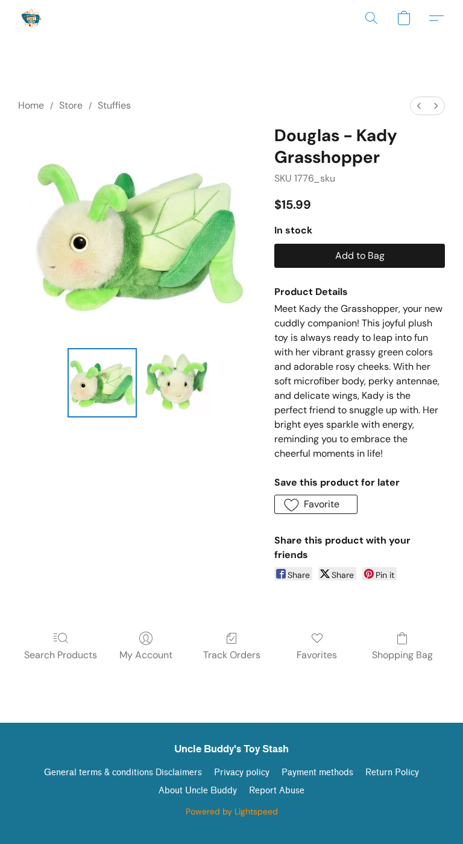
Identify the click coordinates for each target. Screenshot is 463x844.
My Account (145, 655)
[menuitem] (419, 106)
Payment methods (317, 772)
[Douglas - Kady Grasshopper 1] (176, 382)
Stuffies (114, 105)
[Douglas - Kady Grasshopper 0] (102, 382)
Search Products (60, 655)
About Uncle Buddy (198, 790)
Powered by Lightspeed (232, 811)
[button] (31, 18)
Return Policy (392, 772)
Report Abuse (276, 790)
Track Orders (231, 655)
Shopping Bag (402, 655)
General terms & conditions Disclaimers (123, 772)
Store (71, 105)
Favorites (317, 655)
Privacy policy (241, 772)
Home (31, 105)
